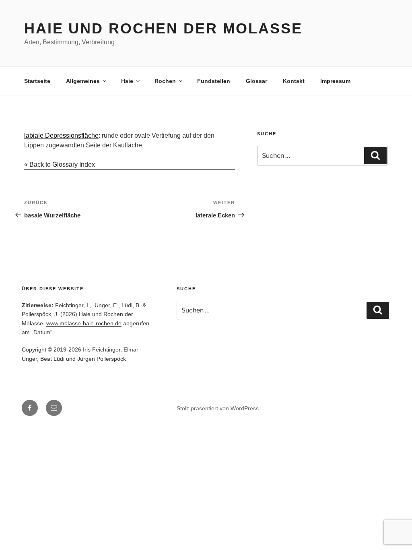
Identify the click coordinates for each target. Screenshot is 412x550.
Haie (127, 81)
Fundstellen (213, 81)
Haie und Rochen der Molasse (163, 28)
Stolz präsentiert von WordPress (218, 408)
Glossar (256, 81)
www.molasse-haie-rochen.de (84, 323)
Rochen (165, 81)
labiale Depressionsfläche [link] (61, 135)
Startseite (37, 81)
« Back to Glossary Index (59, 164)
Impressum (335, 81)
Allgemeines (83, 81)
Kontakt (294, 81)
